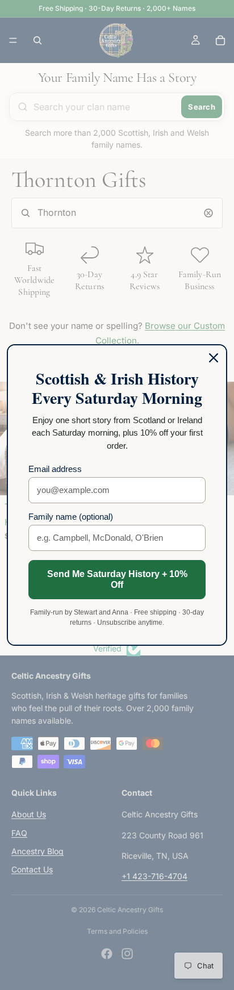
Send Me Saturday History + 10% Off (117, 579)
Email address (55, 469)
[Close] (213, 357)
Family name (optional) (70, 516)
